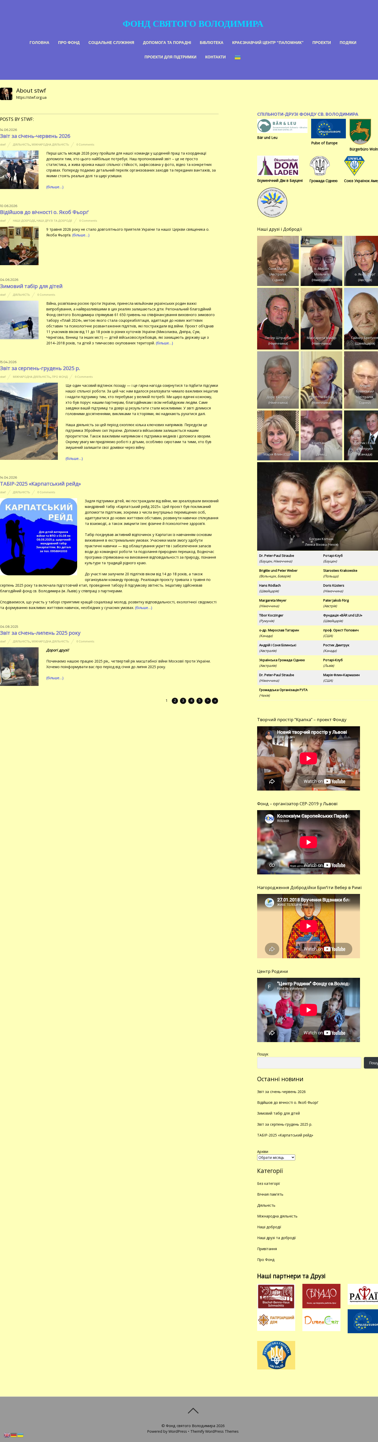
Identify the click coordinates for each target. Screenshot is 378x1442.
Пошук (262, 1054)
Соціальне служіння (111, 41)
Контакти (215, 56)
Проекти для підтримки (170, 56)
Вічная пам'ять (270, 1194)
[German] (14, 1434)
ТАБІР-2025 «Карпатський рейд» (40, 483)
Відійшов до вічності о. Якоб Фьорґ (44, 212)
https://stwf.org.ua (31, 97)
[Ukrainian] (238, 56)
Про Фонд (69, 41)
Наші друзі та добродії (54, 220)
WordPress (177, 1431)
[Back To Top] (193, 1410)
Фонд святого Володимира (190, 1425)
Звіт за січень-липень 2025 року (40, 632)
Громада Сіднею (323, 180)
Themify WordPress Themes (214, 1431)
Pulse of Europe (324, 142)
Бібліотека (211, 41)
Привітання (267, 1248)
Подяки (348, 41)
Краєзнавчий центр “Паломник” (268, 41)
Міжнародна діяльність (50, 144)
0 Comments (85, 144)
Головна (39, 41)
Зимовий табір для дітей (31, 286)
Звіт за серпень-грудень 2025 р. (40, 368)
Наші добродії (24, 220)
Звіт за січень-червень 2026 (35, 135)
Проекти (321, 41)
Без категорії (268, 1183)
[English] (7, 1434)
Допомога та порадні (167, 41)
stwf (3, 144)
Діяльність (21, 144)
